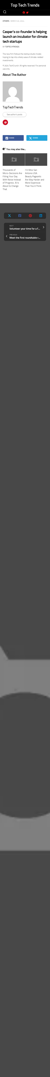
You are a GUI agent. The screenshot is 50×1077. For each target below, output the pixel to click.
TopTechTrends (12, 47)
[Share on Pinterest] (30, 216)
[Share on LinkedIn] (40, 216)
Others (6, 21)
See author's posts (14, 114)
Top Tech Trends (25, 5)
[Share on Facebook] (20, 216)
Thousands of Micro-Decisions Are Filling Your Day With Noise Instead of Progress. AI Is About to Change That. (12, 180)
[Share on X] (9, 216)
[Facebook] (24, 12)
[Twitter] (27, 12)
